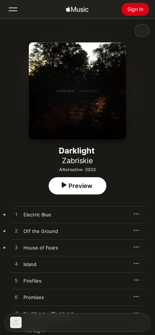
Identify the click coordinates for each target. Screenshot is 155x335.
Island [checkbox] (29, 264)
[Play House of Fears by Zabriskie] (16, 247)
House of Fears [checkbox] (40, 248)
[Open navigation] (13, 9)
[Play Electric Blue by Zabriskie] (16, 214)
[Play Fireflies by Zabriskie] (16, 280)
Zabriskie (77, 160)
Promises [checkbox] (33, 297)
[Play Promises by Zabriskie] (16, 297)
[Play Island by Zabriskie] (16, 264)
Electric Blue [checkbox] (37, 214)
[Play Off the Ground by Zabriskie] (16, 231)
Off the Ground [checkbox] (40, 231)
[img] (77, 9)
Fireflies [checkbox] (32, 281)
